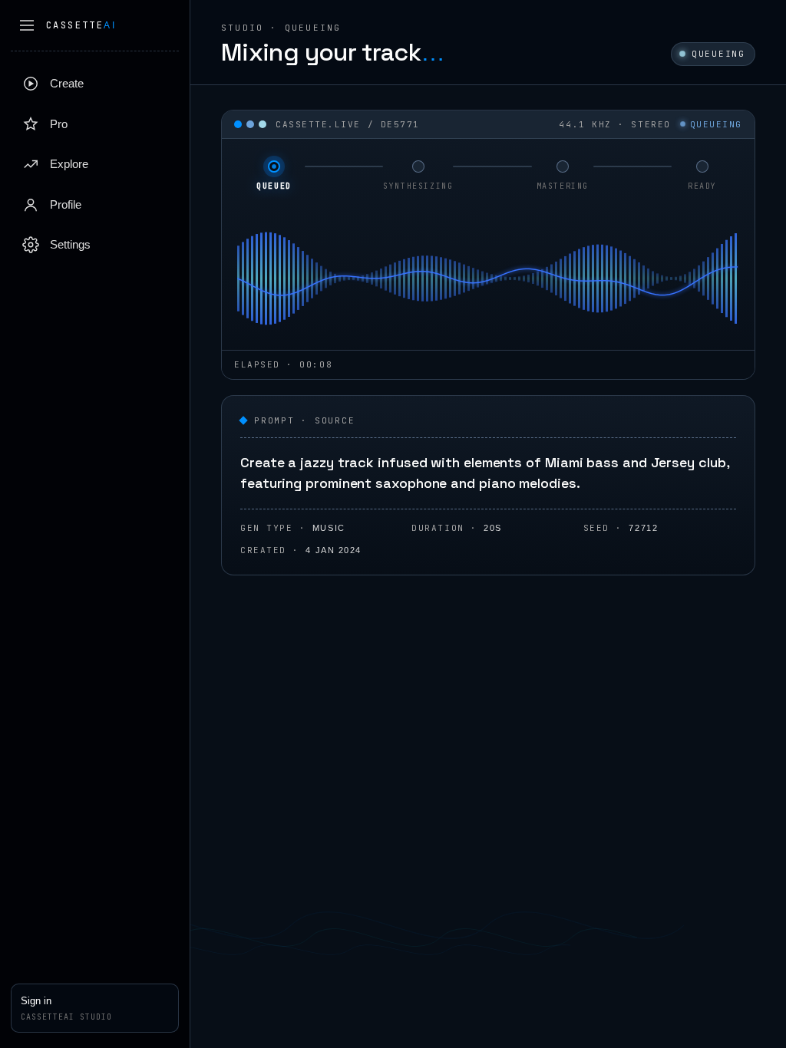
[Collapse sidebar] (26, 25)
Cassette (81, 25)
